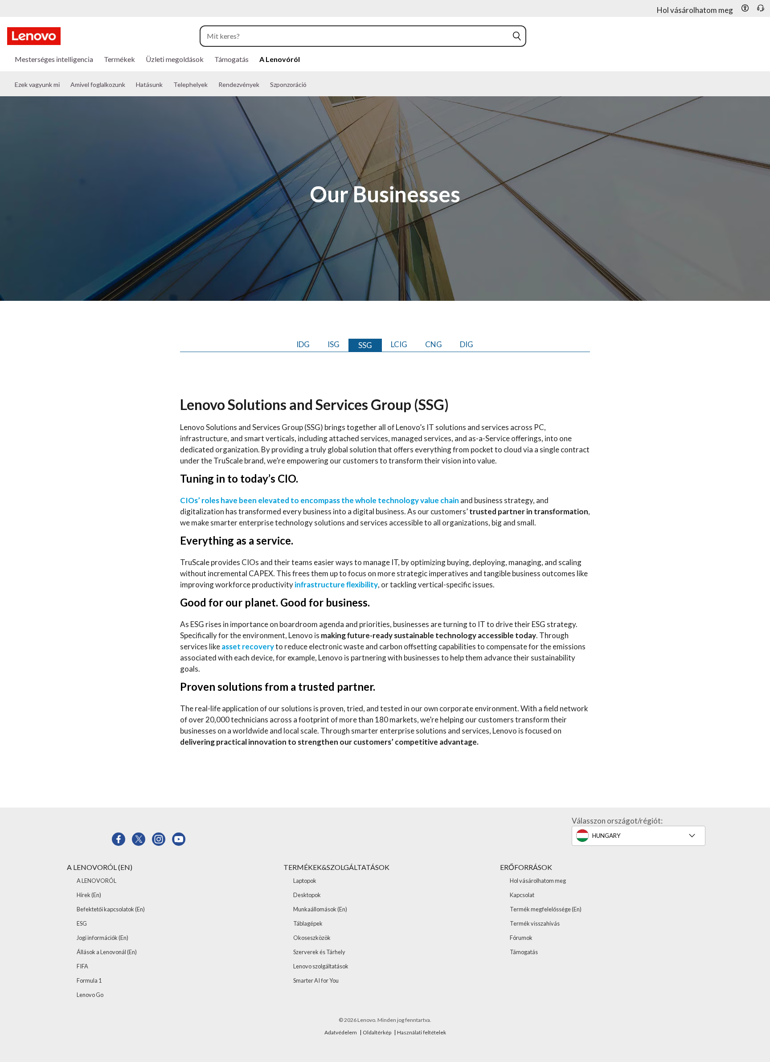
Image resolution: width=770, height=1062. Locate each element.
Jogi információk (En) (102, 937)
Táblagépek (308, 923)
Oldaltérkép (377, 1032)
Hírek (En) (89, 894)
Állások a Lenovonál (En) (107, 951)
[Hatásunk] (169, 88)
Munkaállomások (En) (320, 909)
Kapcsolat (522, 894)
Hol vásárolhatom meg (538, 880)
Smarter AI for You (316, 980)
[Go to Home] (34, 36)
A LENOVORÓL (96, 880)
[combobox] (356, 36)
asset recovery (247, 646)
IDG (303, 344)
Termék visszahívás (535, 923)
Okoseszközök (312, 937)
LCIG (399, 344)
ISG (334, 344)
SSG (365, 345)
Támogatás (524, 951)
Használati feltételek (421, 1032)
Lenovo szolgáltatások (320, 966)
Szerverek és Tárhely (319, 951)
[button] (745, 8)
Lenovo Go (90, 994)
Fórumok (521, 937)
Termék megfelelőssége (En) (546, 909)
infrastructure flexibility (336, 584)
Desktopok (307, 894)
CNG (433, 344)
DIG (466, 344)
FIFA (82, 966)
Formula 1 (89, 980)
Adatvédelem (340, 1032)
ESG (82, 923)
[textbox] (641, 835)
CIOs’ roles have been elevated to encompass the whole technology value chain (319, 500)
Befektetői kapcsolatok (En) (111, 909)
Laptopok (304, 880)
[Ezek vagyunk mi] (66, 88)
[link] (760, 10)
